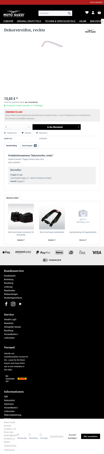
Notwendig (22, 438)
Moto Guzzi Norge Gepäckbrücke (52, 232)
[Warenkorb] (99, 13)
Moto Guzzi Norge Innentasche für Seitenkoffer (21, 233)
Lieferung (8, 287)
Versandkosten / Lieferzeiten (11, 336)
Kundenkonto (10, 275)
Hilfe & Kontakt (96, 2)
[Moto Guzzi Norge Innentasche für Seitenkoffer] (21, 216)
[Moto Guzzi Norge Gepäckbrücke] (52, 216)
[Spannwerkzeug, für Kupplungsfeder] (83, 216)
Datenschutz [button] (10, 445)
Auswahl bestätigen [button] (72, 436)
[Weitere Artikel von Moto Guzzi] (90, 32)
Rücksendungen (11, 294)
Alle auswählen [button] (91, 436)
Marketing (33, 438)
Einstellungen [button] (56, 436)
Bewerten (43, 133)
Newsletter (9, 323)
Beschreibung (11, 145)
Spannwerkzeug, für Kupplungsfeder (83, 232)
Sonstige (44, 438)
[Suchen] (69, 13)
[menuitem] (55, 13)
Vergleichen (11, 133)
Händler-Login (10, 319)
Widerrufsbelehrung (12, 415)
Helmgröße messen (12, 327)
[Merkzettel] (86, 13)
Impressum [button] (9, 450)
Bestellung (8, 279)
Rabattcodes (9, 290)
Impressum (9, 404)
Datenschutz (9, 400)
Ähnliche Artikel (12, 198)
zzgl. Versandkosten (31, 102)
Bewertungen (29, 145)
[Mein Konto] (93, 13)
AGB (6, 396)
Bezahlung (8, 283)
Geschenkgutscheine (13, 298)
